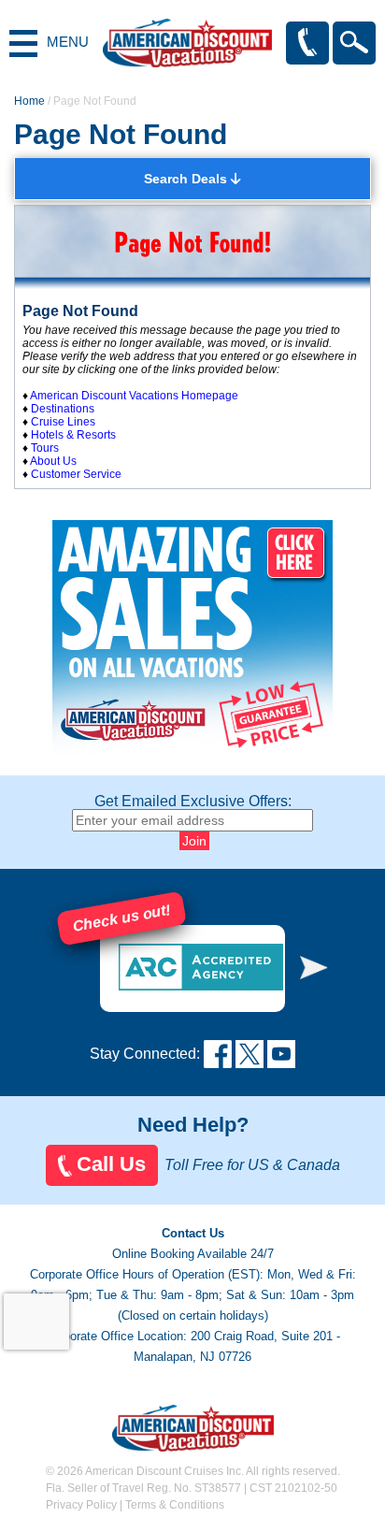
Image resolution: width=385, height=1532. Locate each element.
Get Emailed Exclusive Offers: (193, 801)
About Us (53, 461)
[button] (314, 967)
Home (29, 101)
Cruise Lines (63, 421)
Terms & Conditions (174, 1504)
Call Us (111, 1164)
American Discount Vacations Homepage (134, 395)
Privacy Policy (81, 1504)
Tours (45, 448)
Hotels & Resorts (73, 434)
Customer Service (76, 474)
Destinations (62, 408)
